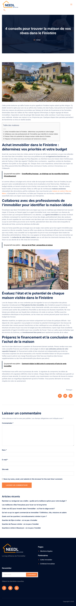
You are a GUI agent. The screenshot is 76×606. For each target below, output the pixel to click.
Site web (5, 469)
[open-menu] (70, 4)
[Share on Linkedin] (71, 396)
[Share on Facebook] (60, 396)
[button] (4, 10)
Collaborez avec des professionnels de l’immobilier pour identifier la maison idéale (31, 134)
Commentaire (7, 423)
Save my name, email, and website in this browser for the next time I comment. (33, 479)
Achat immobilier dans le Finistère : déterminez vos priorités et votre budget (29, 132)
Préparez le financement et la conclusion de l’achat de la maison (26, 139)
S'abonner (32, 574)
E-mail (5, 460)
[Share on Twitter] (65, 396)
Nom (4, 450)
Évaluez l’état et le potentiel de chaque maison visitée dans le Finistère (28, 136)
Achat (38, 40)
